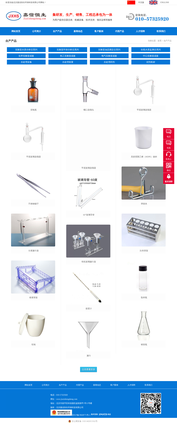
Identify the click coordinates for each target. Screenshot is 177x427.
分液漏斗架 (33, 251)
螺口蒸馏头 (89, 110)
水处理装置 (67, 62)
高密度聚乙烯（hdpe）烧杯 (144, 157)
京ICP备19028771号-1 (81, 415)
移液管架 (33, 297)
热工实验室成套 (68, 56)
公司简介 (36, 31)
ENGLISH (164, 2)
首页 (160, 41)
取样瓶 (144, 297)
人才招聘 (140, 31)
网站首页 (15, 31)
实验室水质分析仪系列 (26, 49)
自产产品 (57, 31)
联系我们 (161, 31)
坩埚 (33, 344)
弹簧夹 (144, 204)
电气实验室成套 (109, 56)
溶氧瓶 (33, 110)
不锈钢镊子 (33, 204)
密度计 (89, 308)
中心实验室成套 (150, 56)
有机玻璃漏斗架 (88, 262)
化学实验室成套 (26, 56)
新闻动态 (78, 31)
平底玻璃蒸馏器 (33, 157)
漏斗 (89, 356)
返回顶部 (169, 182)
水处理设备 (26, 62)
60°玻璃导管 (88, 215)
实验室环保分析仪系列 (68, 49)
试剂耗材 (150, 62)
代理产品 (119, 31)
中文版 (141, 2)
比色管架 (144, 251)
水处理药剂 (109, 62)
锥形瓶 (144, 344)
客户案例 (98, 31)
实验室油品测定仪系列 (109, 49)
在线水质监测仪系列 (151, 49)
